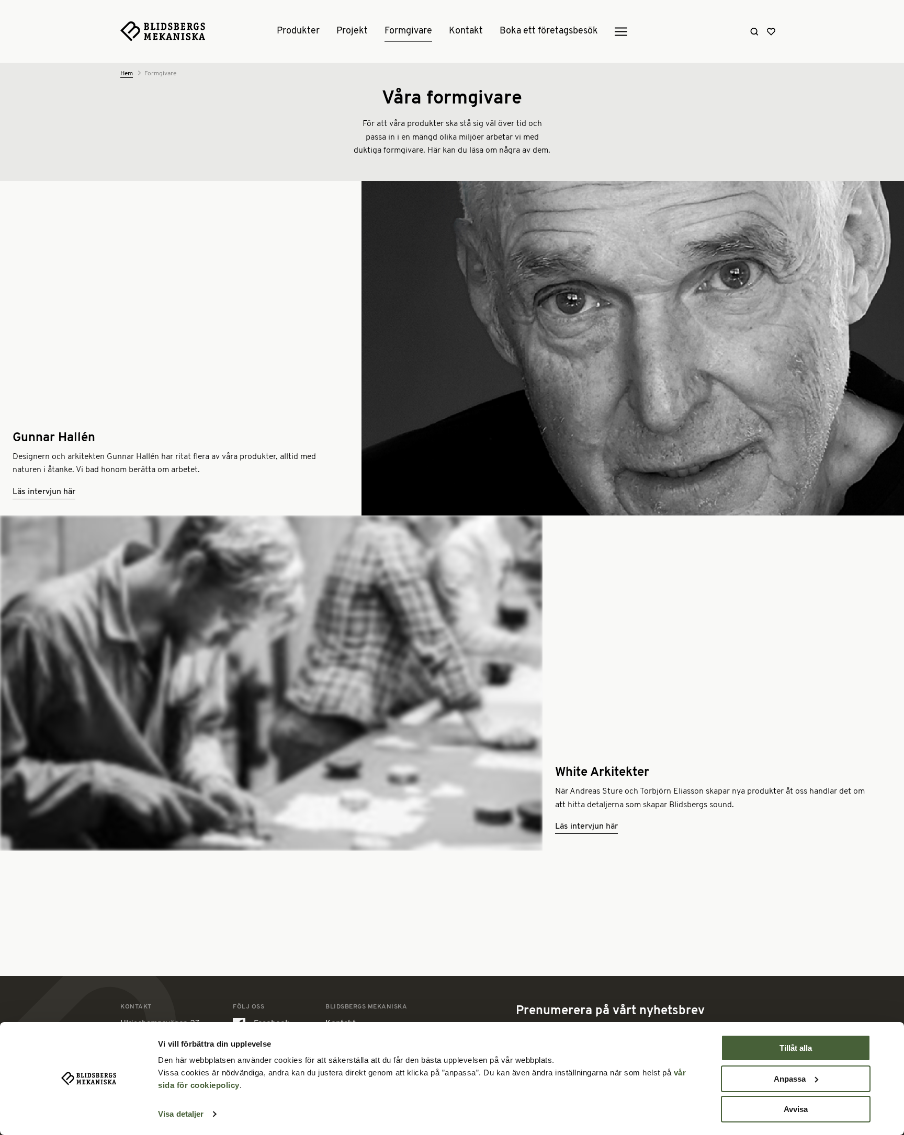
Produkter (298, 31)
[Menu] (621, 32)
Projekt (352, 31)
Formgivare (408, 31)
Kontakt (466, 31)
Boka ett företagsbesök (549, 31)
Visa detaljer (181, 1113)
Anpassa (790, 1078)
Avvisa (796, 1109)
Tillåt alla (795, 1048)
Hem (126, 74)
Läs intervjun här (44, 492)
